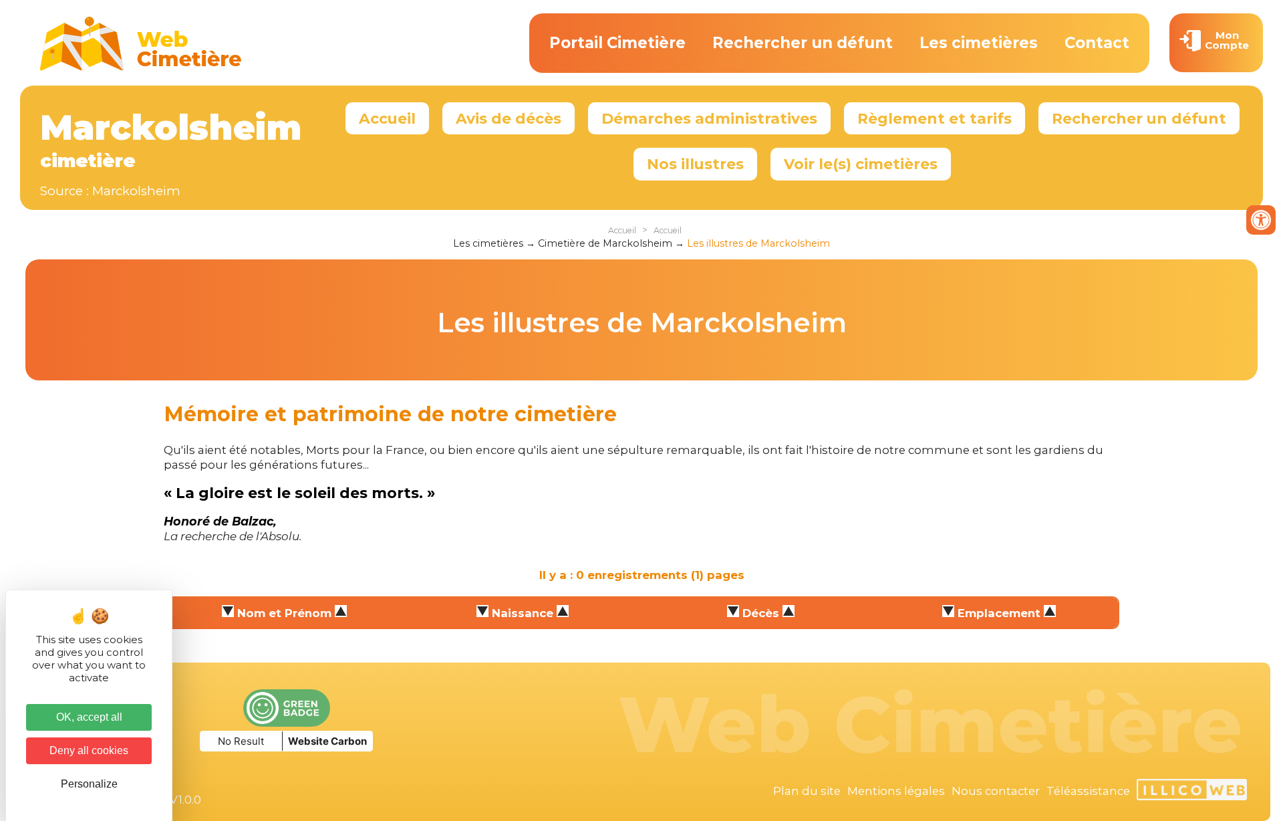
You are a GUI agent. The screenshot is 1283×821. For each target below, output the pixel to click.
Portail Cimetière (617, 42)
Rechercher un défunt (802, 42)
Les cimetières (978, 42)
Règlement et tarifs (934, 118)
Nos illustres (695, 163)
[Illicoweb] (1191, 792)
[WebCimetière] (141, 67)
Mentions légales (896, 791)
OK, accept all (89, 717)
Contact (1096, 42)
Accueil (387, 118)
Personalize (89, 784)
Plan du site (807, 791)
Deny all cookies (88, 750)
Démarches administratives (709, 118)
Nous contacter (996, 791)
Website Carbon (327, 741)
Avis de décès (508, 118)
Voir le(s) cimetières (861, 163)
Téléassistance (1088, 791)
